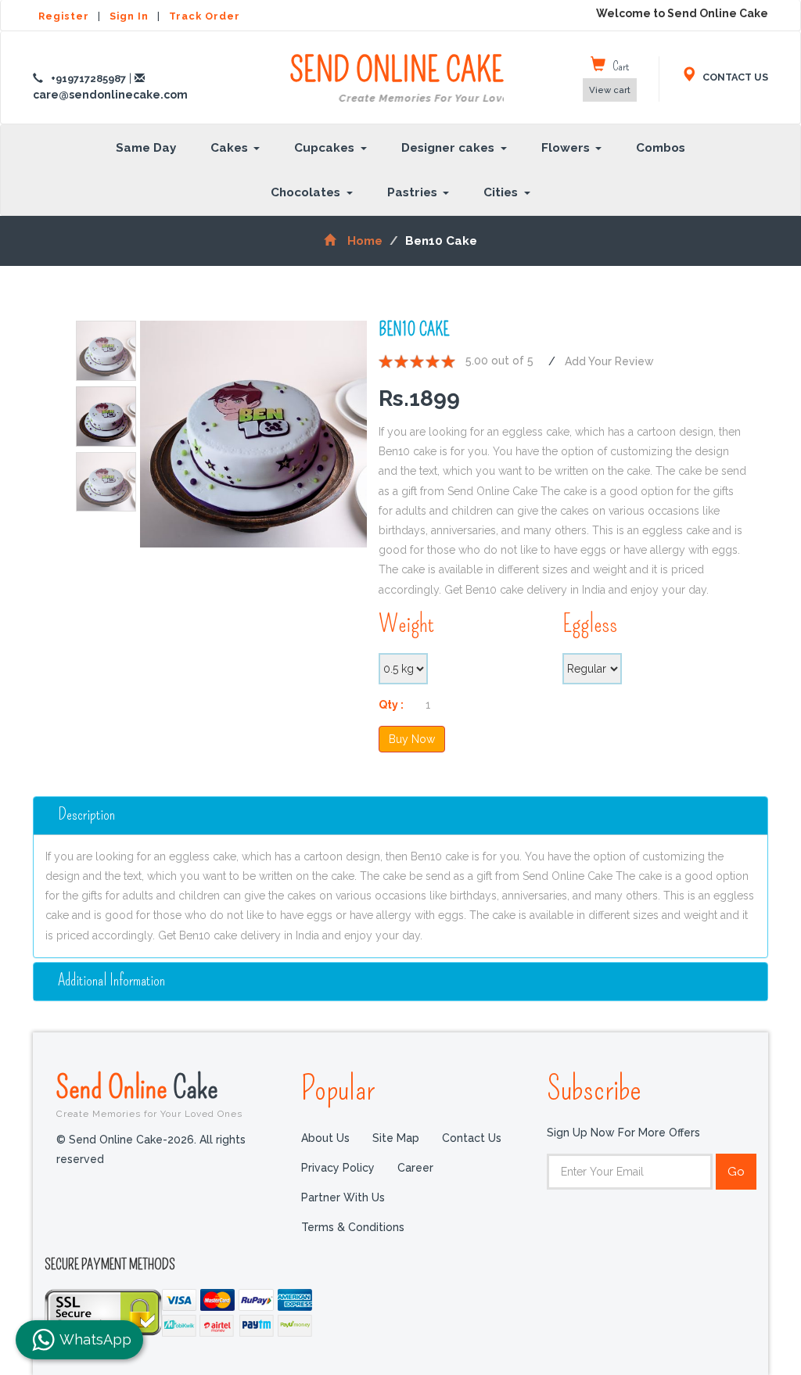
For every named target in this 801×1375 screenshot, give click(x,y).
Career (415, 1167)
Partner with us (343, 1197)
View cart (609, 89)
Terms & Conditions (352, 1227)
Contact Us (471, 1138)
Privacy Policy (338, 1167)
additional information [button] (111, 980)
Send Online (149, 1094)
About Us (325, 1138)
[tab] (400, 816)
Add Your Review (609, 361)
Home (365, 241)
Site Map (395, 1138)
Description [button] (86, 814)
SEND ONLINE (396, 78)
